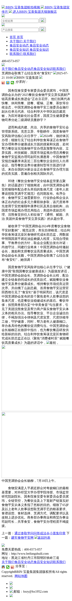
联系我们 (59, 68)
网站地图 (21, 576)
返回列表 (44, 537)
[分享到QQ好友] (3, 567)
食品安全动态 (24, 68)
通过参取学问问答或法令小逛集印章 (40, 533)
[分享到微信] (12, 82)
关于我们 (8, 68)
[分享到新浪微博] (3, 82)
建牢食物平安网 (22, 537)
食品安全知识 (43, 68)
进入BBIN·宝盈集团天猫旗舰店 (34, 11)
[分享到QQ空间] (8, 82)
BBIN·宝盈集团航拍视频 (23, 7)
